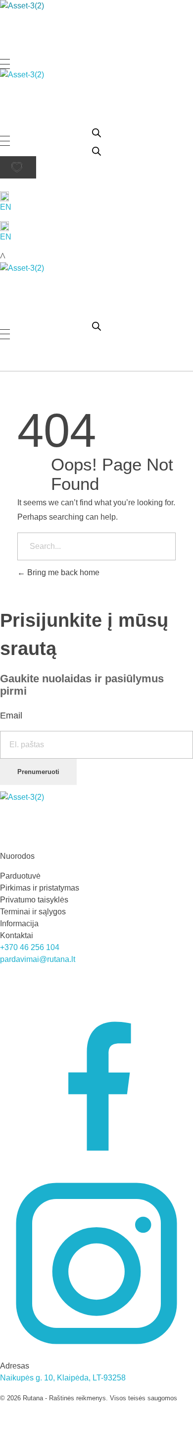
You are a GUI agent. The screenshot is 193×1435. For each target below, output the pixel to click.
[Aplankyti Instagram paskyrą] (96, 1262)
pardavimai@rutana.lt (37, 959)
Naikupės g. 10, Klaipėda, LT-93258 (63, 1378)
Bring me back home (62, 572)
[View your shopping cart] (2, 256)
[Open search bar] (96, 132)
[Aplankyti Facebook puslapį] (96, 1069)
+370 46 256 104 (29, 947)
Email (11, 715)
